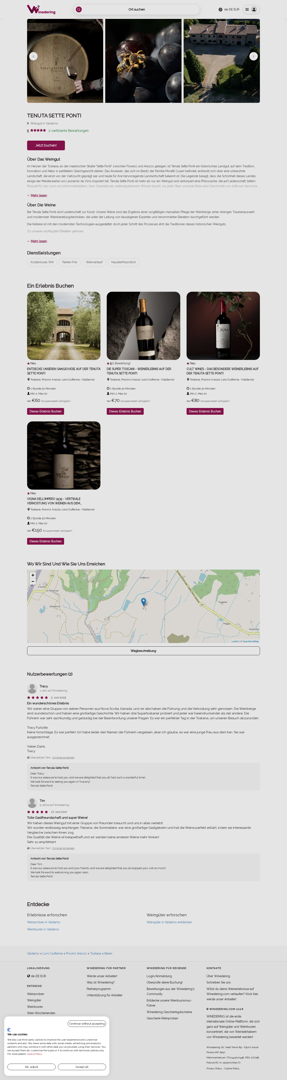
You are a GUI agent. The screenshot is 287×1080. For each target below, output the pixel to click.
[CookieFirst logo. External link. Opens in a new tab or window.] (9, 1030)
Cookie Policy (34, 1054)
